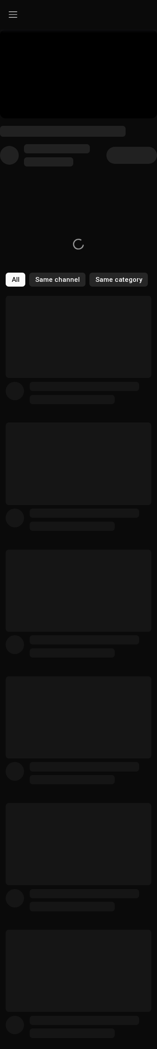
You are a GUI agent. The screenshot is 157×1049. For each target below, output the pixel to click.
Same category (119, 280)
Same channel (57, 280)
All (16, 280)
